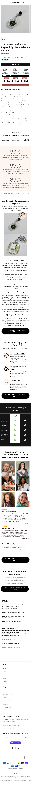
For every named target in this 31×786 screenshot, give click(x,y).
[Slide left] (12, 35)
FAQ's (4, 678)
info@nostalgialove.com (13, 725)
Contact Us (5, 675)
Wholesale (5, 704)
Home (4, 668)
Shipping (5, 697)
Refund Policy (6, 711)
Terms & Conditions (7, 701)
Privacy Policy (6, 691)
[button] (3, 2)
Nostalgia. (13, 768)
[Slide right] (18, 35)
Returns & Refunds (7, 694)
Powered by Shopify (19, 768)
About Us (5, 671)
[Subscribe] (26, 737)
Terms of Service (7, 707)
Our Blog (5, 681)
